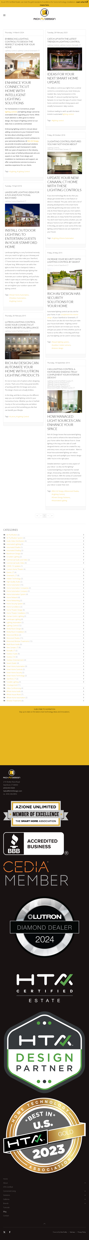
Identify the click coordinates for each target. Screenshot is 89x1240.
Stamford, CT (11, 679)
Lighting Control (11, 50)
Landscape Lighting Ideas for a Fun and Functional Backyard (22, 195)
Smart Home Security (14, 672)
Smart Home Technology (16, 676)
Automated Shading (14, 550)
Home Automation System (16, 594)
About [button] (5, 1183)
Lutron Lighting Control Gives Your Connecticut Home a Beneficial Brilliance (22, 325)
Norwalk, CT (11, 650)
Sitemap (72, 1232)
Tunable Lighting (13, 682)
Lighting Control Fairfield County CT (18, 331)
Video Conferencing (14, 688)
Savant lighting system (61, 342)
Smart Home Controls (14, 669)
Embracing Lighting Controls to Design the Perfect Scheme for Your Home (20, 43)
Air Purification (12, 535)
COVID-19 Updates (13, 566)
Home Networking (13, 600)
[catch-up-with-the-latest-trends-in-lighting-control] (64, 59)
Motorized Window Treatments (18, 641)
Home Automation (67, 238)
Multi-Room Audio (13, 644)
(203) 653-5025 (9, 788)
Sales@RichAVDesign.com (12, 791)
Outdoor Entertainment (15, 660)
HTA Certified (8, 1187)
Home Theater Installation (16, 613)
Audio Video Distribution (15, 541)
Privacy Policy (82, 1232)
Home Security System (15, 604)
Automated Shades (13, 547)
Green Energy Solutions (61, 497)
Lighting (13, 171)
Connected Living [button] (9, 1191)
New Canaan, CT (12, 647)
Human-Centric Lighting (15, 616)
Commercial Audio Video (15, 563)
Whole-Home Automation (16, 697)
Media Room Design (14, 629)
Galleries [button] (6, 1199)
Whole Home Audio (14, 691)
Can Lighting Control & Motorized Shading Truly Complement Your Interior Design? (63, 373)
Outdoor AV (11, 657)
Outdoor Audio (12, 654)
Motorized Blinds (13, 635)
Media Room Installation (15, 632)
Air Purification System (15, 538)
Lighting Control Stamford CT (15, 201)
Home (5, 1179)
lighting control (58, 120)
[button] (4, 15)
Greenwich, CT (12, 575)
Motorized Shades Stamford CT (58, 386)
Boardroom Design (14, 553)
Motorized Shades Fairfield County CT (61, 388)
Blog (4, 1211)
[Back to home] (44, 15)
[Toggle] (84, 535)
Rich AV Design (58, 491)
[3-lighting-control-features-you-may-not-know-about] (64, 163)
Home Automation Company (17, 591)
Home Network (12, 597)
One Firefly (63, 1232)
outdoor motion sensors (62, 345)
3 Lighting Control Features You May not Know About (64, 143)
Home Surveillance (13, 607)
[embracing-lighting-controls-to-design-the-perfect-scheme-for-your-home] (22, 66)
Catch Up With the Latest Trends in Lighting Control (63, 40)
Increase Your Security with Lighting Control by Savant (64, 260)
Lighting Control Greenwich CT (28, 50)
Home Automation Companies (18, 588)
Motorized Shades (72, 491)
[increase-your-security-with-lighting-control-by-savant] (64, 279)
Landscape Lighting (14, 619)
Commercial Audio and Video (17, 560)
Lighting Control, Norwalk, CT (70, 45)
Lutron (12, 416)
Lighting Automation (14, 622)
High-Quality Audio (13, 582)
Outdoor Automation (18, 298)
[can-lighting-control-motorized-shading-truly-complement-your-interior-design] (64, 401)
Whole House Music (14, 694)
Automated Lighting (60, 500)
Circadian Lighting (13, 557)
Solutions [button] (6, 1195)
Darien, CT (10, 572)
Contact (6, 1216)
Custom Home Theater (15, 569)
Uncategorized (12, 685)
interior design (58, 348)
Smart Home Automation (19, 295)
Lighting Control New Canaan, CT (59, 149)
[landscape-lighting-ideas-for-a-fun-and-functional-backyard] (22, 215)
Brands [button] (5, 1203)
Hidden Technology (14, 578)
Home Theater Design (15, 610)
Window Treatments (14, 701)
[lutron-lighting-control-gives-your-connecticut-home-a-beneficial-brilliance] (22, 346)
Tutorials (6, 1207)
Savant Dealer (12, 663)
